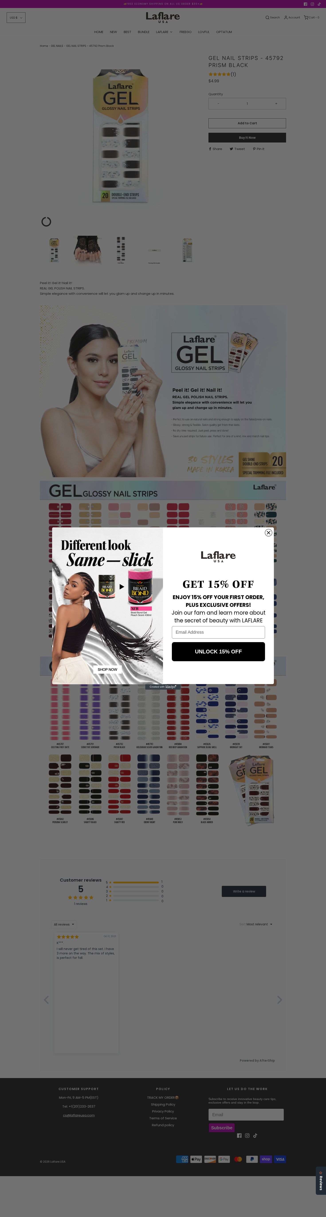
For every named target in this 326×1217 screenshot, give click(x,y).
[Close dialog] (268, 532)
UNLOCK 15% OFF (218, 652)
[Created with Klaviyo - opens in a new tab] (163, 687)
